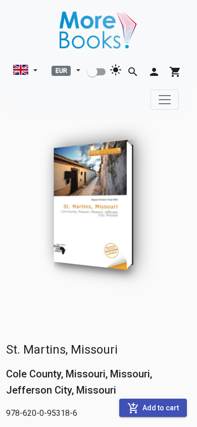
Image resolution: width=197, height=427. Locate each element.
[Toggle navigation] (165, 100)
